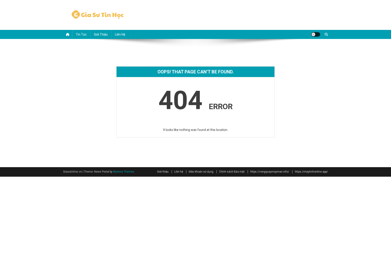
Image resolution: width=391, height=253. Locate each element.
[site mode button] (315, 34)
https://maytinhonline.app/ (311, 171)
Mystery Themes (123, 171)
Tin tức (81, 34)
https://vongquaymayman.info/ (269, 171)
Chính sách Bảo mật (232, 171)
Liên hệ (120, 34)
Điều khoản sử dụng (201, 171)
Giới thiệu (101, 34)
